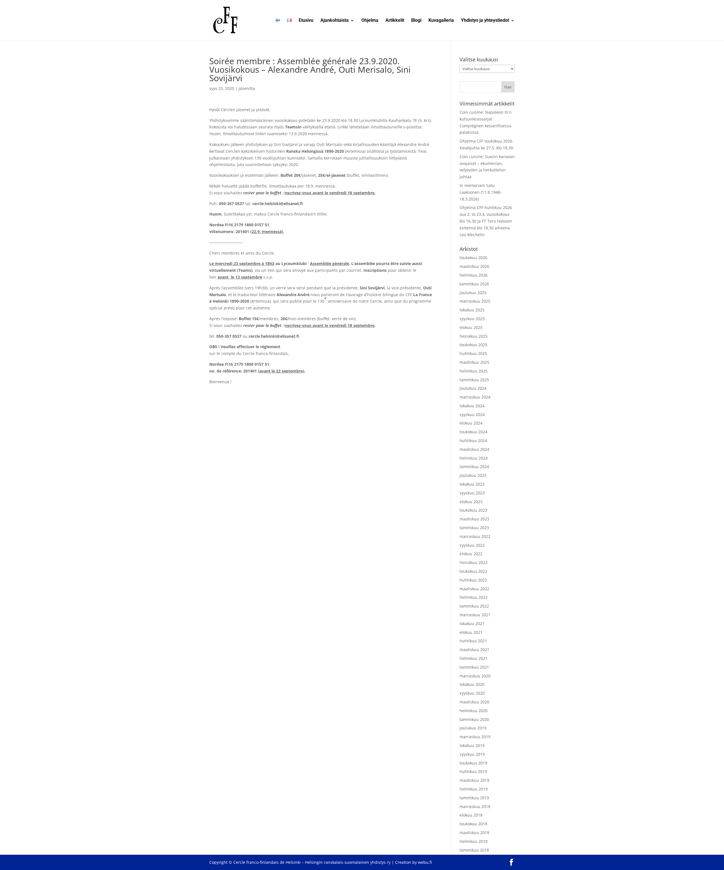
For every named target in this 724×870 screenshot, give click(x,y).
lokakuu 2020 (472, 684)
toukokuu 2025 (473, 344)
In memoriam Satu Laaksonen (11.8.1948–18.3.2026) (481, 192)
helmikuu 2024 (474, 458)
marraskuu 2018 (475, 806)
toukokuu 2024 (473, 431)
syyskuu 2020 (472, 693)
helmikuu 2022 (474, 597)
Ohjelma (369, 20)
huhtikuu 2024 (473, 440)
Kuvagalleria (441, 20)
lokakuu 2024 (472, 405)
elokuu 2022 (471, 553)
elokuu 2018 (471, 815)
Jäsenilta (247, 88)
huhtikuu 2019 (473, 771)
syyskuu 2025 (472, 318)
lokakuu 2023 (472, 484)
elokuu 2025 (471, 327)
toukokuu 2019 (473, 763)
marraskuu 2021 (475, 614)
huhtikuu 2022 (473, 580)
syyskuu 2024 (472, 414)
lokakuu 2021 (472, 623)
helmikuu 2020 (474, 710)
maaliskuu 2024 (474, 449)
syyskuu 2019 (472, 754)
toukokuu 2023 (473, 510)
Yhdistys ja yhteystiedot (485, 20)
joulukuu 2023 (473, 475)
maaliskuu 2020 (474, 702)
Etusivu (306, 20)
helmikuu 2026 (474, 275)
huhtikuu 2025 (473, 353)
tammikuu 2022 (474, 606)
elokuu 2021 (471, 632)
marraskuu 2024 (475, 397)
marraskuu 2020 (475, 676)
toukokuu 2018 (473, 823)
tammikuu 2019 (474, 797)
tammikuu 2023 (474, 527)
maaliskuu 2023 (474, 519)
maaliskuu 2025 (474, 362)
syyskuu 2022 (472, 545)
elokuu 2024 (471, 423)
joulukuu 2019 (473, 728)
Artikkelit (394, 20)
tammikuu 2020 (474, 719)
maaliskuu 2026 (474, 266)
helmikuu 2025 (474, 371)
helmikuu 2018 (474, 841)
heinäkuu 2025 (474, 336)
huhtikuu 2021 (473, 640)
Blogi (416, 20)
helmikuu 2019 (474, 789)
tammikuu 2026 (474, 284)
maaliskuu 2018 (474, 832)
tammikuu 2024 (474, 466)
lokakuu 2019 (472, 745)
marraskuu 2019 (475, 736)
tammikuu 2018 (474, 850)
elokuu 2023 (471, 501)
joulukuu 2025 (473, 292)
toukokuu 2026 (473, 257)
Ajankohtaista (334, 20)
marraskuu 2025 (475, 301)
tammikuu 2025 (474, 379)
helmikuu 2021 (474, 658)
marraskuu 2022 (475, 536)
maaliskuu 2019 (474, 780)
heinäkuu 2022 (474, 562)
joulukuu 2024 (473, 388)
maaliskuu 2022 (474, 588)
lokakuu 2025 (472, 310)
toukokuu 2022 (473, 571)
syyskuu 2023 (472, 493)
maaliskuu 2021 (474, 649)
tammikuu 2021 (474, 667)
